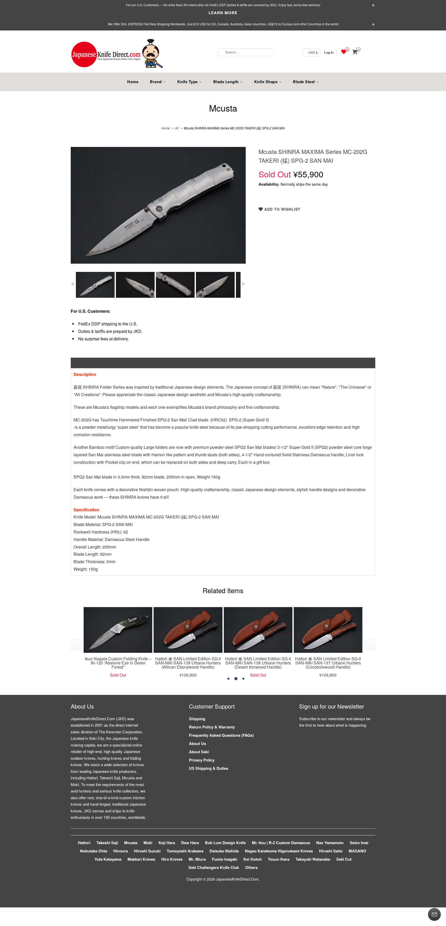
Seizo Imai (359, 842)
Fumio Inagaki (224, 859)
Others (251, 867)
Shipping (197, 718)
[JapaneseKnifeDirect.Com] (117, 54)
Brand (156, 81)
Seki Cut (344, 859)
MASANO (357, 851)
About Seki (199, 752)
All (177, 128)
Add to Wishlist (281, 209)
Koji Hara (166, 842)
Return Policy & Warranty (212, 727)
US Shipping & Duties (208, 768)
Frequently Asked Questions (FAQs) (221, 735)
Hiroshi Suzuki (147, 851)
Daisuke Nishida (224, 851)
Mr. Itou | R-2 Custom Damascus (281, 842)
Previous (80, 209)
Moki (148, 842)
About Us (197, 743)
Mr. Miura (197, 859)
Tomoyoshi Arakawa (185, 851)
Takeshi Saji (107, 842)
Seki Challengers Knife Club (213, 867)
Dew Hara (190, 842)
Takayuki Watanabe (313, 859)
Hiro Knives (171, 859)
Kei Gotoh (252, 859)
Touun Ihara (278, 859)
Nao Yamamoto (330, 842)
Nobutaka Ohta (93, 851)
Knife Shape (266, 81)
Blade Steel (304, 81)
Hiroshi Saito (331, 851)
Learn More (223, 12)
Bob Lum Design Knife (225, 842)
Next (236, 209)
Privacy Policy (201, 760)
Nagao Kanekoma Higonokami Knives (279, 851)
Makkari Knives (141, 859)
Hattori (84, 842)
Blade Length (226, 81)
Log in (328, 52)
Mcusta (223, 107)
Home (132, 81)
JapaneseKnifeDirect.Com (237, 879)
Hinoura (120, 851)
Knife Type (187, 81)
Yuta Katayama (107, 859)
